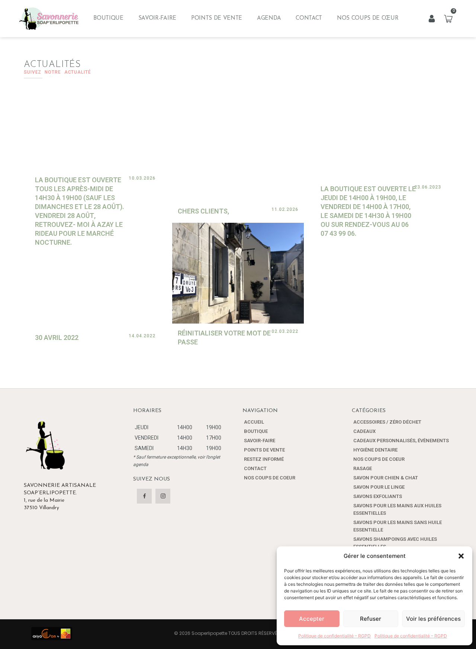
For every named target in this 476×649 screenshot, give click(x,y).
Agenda (269, 18)
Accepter (311, 618)
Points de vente (216, 18)
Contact (309, 18)
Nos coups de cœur (368, 18)
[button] (461, 556)
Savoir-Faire (157, 18)
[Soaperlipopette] (48, 18)
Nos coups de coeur (269, 478)
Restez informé (264, 459)
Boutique (108, 18)
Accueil (254, 422)
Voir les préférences (433, 618)
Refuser (370, 618)
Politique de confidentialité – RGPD (334, 636)
